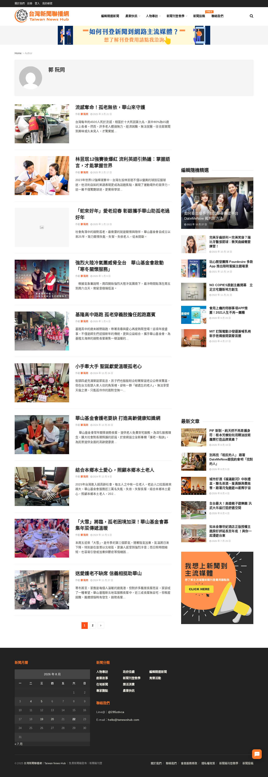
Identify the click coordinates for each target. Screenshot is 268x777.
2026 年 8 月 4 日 (220, 493)
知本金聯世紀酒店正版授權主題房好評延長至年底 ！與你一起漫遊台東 (230, 531)
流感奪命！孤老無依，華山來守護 (110, 107)
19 (41, 719)
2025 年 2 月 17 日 (102, 172)
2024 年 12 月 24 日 (102, 373)
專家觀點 (102, 690)
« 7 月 (19, 744)
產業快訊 (131, 16)
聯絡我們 (217, 16)
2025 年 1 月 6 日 (101, 321)
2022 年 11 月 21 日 (221, 295)
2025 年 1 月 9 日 (101, 276)
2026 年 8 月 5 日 (220, 469)
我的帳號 (47, 3)
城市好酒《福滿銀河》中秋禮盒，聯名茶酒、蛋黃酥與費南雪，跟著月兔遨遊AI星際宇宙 (230, 483)
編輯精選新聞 (110, 16)
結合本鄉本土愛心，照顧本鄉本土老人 (114, 470)
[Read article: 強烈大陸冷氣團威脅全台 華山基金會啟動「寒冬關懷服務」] (42, 279)
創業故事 (102, 678)
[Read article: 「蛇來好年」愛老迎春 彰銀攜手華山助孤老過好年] (42, 227)
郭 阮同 (84, 114)
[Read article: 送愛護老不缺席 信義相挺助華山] (42, 589)
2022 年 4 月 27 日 (221, 341)
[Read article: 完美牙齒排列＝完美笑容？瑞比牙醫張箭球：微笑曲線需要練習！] (193, 244)
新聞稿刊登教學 (228, 763)
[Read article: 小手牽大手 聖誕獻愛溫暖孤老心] (42, 382)
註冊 (29, 3)
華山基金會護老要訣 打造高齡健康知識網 (117, 418)
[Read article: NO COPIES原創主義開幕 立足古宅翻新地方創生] (193, 292)
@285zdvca (116, 712)
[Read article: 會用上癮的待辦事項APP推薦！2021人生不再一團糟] (193, 315)
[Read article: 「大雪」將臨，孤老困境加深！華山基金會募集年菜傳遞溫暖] (42, 538)
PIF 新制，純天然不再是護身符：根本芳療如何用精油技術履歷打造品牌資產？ (230, 435)
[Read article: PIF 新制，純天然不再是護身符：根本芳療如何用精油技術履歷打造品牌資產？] (193, 437)
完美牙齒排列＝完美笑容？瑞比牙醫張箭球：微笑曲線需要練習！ (230, 242)
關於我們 (20, 3)
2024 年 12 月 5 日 (102, 535)
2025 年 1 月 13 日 (102, 224)
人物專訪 (152, 16)
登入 (37, 3)
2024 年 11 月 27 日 (102, 580)
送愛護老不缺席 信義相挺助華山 (108, 573)
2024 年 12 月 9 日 (102, 476)
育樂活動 (155, 678)
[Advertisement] (217, 130)
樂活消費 (129, 684)
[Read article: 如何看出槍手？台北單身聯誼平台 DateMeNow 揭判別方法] (217, 203)
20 (52, 719)
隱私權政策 (208, 763)
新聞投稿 (199, 15)
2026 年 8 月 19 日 (221, 445)
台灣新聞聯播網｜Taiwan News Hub (45, 763)
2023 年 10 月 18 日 (221, 251)
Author (28, 53)
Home (18, 53)
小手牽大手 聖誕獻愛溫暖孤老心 (108, 366)
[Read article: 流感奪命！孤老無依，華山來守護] (42, 123)
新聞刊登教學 (176, 16)
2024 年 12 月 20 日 (102, 425)
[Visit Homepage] (42, 15)
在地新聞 (102, 684)
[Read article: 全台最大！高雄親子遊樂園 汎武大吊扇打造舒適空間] (193, 510)
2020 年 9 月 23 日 (221, 318)
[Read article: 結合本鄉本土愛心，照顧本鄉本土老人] (42, 486)
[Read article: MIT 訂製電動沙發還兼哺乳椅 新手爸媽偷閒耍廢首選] (193, 338)
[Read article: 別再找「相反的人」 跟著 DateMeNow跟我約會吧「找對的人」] (193, 462)
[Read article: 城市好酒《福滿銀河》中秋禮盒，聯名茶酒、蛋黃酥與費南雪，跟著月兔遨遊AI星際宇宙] (193, 486)
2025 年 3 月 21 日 (102, 114)
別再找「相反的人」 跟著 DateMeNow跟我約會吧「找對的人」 (231, 459)
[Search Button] (251, 16)
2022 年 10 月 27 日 (196, 224)
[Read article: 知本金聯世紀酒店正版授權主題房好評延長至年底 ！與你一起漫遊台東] (193, 533)
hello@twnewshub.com (123, 719)
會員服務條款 (189, 763)
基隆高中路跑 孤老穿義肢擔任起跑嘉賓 (115, 314)
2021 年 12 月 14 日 (221, 271)
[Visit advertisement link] (134, 35)
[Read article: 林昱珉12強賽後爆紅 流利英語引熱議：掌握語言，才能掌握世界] (42, 175)
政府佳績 (129, 671)
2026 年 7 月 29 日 (221, 541)
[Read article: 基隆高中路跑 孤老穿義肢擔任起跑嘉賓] (42, 331)
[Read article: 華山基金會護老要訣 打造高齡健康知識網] (42, 434)
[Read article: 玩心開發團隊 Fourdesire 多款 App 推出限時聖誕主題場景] (193, 268)
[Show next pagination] (101, 625)
